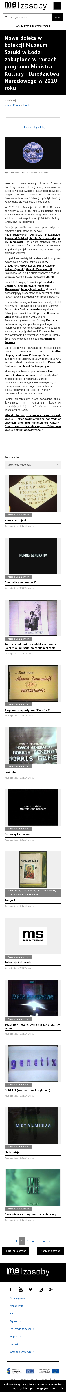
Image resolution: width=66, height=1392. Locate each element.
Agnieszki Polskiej (16, 238)
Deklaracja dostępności (22, 1328)
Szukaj (57, 17)
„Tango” (51, 276)
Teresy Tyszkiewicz (33, 289)
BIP (11, 1313)
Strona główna (12, 105)
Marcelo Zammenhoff (39, 269)
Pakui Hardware (26, 285)
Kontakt (14, 1344)
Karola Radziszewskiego (44, 238)
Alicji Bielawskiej (16, 234)
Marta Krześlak (46, 265)
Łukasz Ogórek (14, 269)
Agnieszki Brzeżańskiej (45, 234)
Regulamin (15, 1336)
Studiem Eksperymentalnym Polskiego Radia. (33, 353)
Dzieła (26, 105)
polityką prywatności (43, 1388)
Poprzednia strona (15, 1251)
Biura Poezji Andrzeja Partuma (29, 373)
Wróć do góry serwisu (22, 1352)
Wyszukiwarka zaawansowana (32, 25)
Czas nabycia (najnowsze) (19, 464)
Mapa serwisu (17, 1305)
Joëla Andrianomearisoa (27, 309)
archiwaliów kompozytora (35, 366)
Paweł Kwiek (28, 265)
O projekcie (16, 1321)
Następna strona (50, 1251)
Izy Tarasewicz (14, 242)
